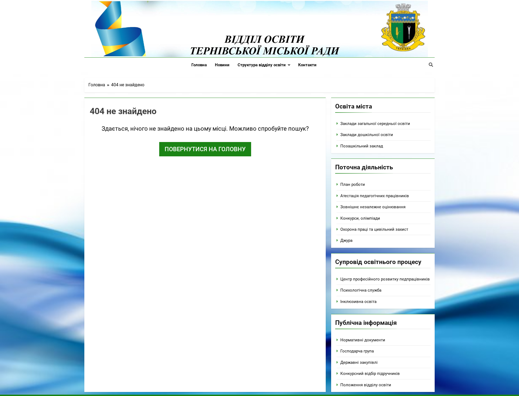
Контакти (307, 64)
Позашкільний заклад (361, 146)
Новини (222, 64)
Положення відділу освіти (365, 384)
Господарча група (357, 351)
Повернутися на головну (205, 149)
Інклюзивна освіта (358, 301)
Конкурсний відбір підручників (370, 373)
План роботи (352, 184)
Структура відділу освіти (262, 64)
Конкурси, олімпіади (360, 218)
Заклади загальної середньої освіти (375, 123)
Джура (346, 240)
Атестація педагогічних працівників (374, 195)
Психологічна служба (360, 290)
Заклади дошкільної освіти (366, 134)
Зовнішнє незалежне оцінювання (372, 206)
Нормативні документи (362, 340)
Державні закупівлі (359, 362)
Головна (199, 64)
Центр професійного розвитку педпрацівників (385, 279)
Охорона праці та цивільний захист (374, 229)
